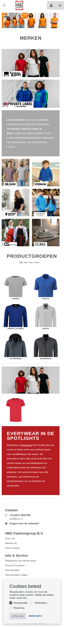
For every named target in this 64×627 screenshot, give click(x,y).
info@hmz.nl (16, 518)
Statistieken (41, 602)
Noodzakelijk (20, 602)
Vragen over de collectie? (24, 523)
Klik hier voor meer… (30, 262)
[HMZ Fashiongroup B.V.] (19, 5)
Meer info (35, 616)
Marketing (19, 608)
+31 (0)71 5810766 (19, 515)
